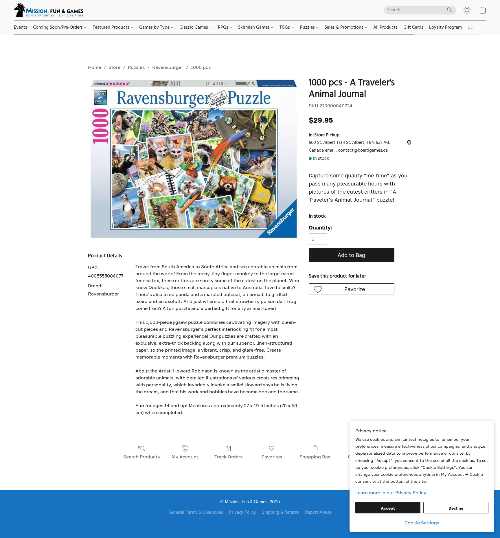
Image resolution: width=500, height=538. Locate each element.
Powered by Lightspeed (250, 523)
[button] (48, 10)
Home (94, 67)
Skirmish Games (254, 27)
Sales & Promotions (345, 27)
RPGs (223, 27)
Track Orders (228, 457)
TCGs (285, 27)
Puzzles (308, 27)
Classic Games (194, 27)
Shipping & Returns (280, 512)
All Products (385, 27)
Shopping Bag (315, 457)
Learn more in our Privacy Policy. (391, 492)
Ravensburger (167, 67)
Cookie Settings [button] (422, 523)
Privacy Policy (242, 512)
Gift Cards (413, 27)
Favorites (272, 457)
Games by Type (155, 27)
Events (20, 27)
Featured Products (111, 27)
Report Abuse (318, 512)
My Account (185, 457)
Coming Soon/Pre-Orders (58, 27)
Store (114, 67)
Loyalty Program (445, 27)
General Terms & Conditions (196, 512)
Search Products (141, 457)
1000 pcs (201, 67)
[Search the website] (449, 10)
